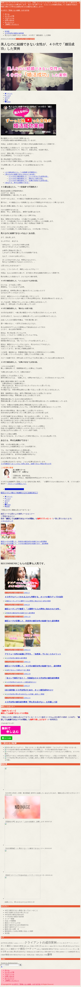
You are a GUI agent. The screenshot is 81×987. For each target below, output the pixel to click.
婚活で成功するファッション (15, 927)
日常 (4, 952)
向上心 (61, 946)
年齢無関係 (44, 949)
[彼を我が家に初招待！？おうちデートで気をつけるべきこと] (20, 747)
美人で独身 (16, 493)
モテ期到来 (14, 946)
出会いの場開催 (10, 921)
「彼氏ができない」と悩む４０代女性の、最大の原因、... (58, 756)
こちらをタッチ (7, 521)
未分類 (7, 933)
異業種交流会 (30, 951)
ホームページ (9, 22)
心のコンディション (66, 949)
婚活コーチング (6, 493)
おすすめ (4, 943)
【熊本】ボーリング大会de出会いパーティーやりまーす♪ (28, 875)
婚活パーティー (28, 948)
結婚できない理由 (53, 951)
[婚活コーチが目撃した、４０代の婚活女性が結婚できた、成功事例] (16, 749)
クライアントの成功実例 (40, 942)
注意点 (11, 951)
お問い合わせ (9, 20)
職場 (7, 955)
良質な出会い (31, 955)
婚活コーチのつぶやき (13, 923)
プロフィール (9, 18)
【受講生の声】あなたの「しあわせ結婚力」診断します (28, 821)
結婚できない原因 (41, 951)
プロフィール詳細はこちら (17, 484)
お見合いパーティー (19, 943)
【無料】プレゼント (12, 24)
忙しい (75, 949)
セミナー (66, 943)
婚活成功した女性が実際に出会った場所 (19, 931)
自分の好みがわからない (18, 955)
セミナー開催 (9, 919)
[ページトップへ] (1, 967)
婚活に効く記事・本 (12, 929)
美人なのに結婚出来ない (29, 493)
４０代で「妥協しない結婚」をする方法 (15, 10)
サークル (60, 943)
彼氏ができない (54, 949)
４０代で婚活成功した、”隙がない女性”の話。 (26, 178)
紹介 (35, 951)
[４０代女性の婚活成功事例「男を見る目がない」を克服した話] (24, 758)
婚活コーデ (15, 949)
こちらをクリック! (7, 723)
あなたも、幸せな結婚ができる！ (17, 182)
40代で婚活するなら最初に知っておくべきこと (21, 910)
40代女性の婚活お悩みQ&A (14, 914)
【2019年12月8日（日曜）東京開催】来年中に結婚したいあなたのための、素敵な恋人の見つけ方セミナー (42, 794)
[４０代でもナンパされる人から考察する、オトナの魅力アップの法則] (24, 751)
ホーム (7, 14)
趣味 (49, 954)
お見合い (11, 943)
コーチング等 (9, 16)
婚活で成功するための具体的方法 (16, 925)
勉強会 (51, 946)
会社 (25, 946)
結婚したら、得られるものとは (19, 902)
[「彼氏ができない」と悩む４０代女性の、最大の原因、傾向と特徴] (21, 756)
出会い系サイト (45, 946)
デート (72, 943)
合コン (55, 946)
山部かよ (39, 949)
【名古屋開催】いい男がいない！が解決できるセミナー (28, 848)
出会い (28, 946)
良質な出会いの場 (41, 955)
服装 (8, 951)
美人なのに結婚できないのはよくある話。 (20, 174)
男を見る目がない (20, 952)
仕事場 (20, 946)
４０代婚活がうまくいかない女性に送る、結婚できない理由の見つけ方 (26, 464)
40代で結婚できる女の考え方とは (16, 912)
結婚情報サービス (63, 951)
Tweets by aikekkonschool (9, 963)
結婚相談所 (71, 951)
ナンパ (76, 943)
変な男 (65, 946)
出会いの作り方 (35, 946)
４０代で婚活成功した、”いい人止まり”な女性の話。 (29, 176)
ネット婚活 (6, 946)
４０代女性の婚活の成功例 (14, 489)
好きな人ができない (74, 946)
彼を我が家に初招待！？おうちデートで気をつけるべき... (57, 747)
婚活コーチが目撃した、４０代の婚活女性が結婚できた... (47, 749)
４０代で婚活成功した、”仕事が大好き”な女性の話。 (29, 180)
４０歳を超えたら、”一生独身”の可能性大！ (21, 172)
